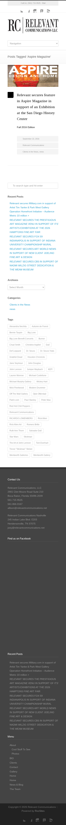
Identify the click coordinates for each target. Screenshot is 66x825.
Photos (15, 753)
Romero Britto (33, 424)
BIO (12, 758)
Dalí (48, 345)
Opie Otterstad (39, 394)
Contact (14, 767)
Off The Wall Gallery (18, 394)
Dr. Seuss (30, 351)
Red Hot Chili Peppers (19, 406)
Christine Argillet (33, 345)
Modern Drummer (37, 388)
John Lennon (15, 369)
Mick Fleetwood (16, 388)
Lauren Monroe (16, 375)
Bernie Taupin (15, 332)
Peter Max (46, 400)
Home (13, 775)
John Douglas (34, 363)
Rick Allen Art (15, 424)
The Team (15, 789)
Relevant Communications (33, 145)
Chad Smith (14, 345)
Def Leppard (15, 351)
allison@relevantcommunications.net (27, 508)
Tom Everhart (42, 443)
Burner (42, 338)
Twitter (19, 9)
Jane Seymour (16, 363)
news (41, 152)
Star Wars (13, 437)
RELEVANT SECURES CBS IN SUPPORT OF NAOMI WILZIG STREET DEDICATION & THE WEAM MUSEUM (34, 265)
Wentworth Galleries (18, 455)
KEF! (50, 369)
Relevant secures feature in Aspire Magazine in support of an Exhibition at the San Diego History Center (36, 107)
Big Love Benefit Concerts (21, 338)
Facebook (26, 9)
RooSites (40, 811)
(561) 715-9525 (34, 3)
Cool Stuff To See (21, 749)
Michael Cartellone (37, 375)
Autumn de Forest (40, 326)
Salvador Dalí (35, 430)
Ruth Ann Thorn (16, 430)
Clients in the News (30, 152)
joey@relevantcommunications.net (26, 527)
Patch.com (14, 400)
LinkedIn (39, 9)
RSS (46, 9)
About (13, 745)
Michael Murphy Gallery (20, 381)
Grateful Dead (15, 357)
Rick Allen (42, 418)
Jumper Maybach (35, 369)
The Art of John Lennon (20, 443)
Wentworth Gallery (41, 455)
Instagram (33, 9)
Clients (13, 762)
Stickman (28, 437)
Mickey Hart (42, 381)
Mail (43, 3)
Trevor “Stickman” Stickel (20, 449)
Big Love (32, 332)
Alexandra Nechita (18, 326)
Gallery (13, 771)
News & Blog (16, 784)
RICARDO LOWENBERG (21, 418)
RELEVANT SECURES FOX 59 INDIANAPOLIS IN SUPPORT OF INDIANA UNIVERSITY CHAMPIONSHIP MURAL (32, 240)
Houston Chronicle (36, 357)
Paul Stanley (30, 400)
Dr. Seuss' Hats (47, 351)
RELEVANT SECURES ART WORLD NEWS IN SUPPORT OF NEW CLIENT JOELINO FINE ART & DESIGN (33, 253)
